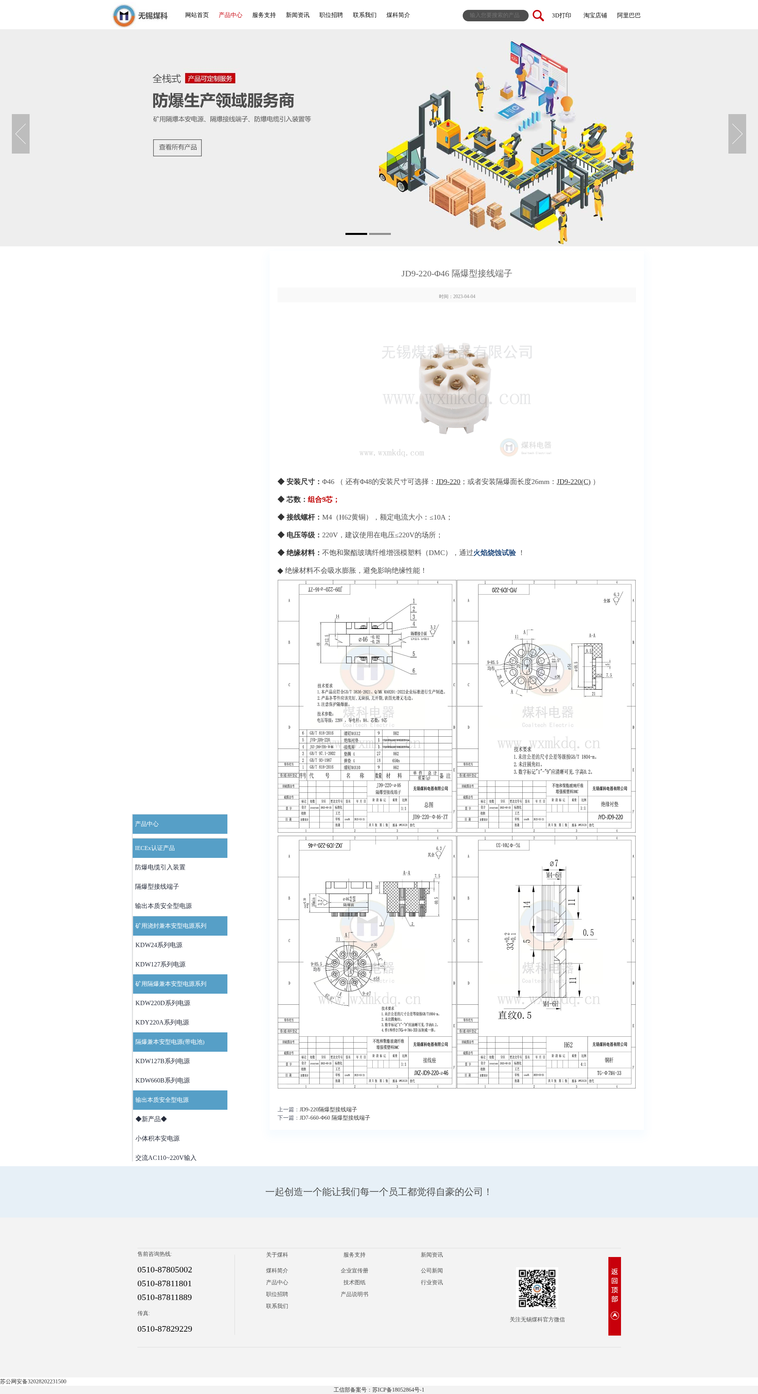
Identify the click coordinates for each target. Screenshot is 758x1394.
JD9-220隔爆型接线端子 (328, 1110)
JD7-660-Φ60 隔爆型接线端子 (335, 1118)
